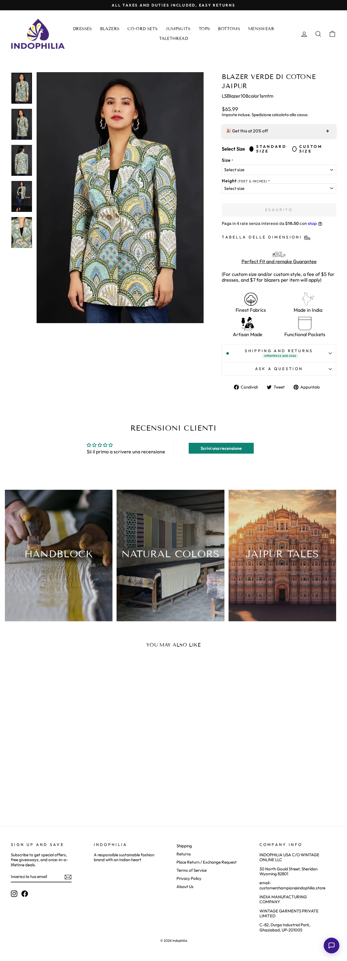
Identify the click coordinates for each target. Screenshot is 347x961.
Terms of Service (191, 870)
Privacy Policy (188, 878)
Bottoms (229, 28)
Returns (183, 854)
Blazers (110, 28)
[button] (331, 945)
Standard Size (271, 149)
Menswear (261, 28)
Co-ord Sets (142, 28)
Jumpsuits (178, 28)
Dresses (82, 28)
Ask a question (279, 368)
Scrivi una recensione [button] (221, 448)
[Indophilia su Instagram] (14, 893)
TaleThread (173, 38)
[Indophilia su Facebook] (24, 893)
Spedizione (261, 114)
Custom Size (311, 149)
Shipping (184, 845)
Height (244, 180)
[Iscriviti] (68, 877)
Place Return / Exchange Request (206, 862)
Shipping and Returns (279, 353)
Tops (204, 28)
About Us (185, 886)
